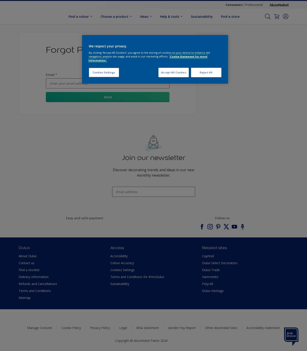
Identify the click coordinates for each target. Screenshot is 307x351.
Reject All (206, 72)
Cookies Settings (104, 72)
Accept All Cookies (173, 72)
